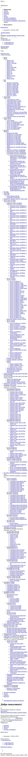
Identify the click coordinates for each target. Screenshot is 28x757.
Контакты (6, 13)
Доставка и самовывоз (10, 18)
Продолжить (4, 711)
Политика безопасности (10, 19)
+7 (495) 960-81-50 (8, 42)
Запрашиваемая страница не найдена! (14, 700)
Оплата (6, 16)
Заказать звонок (5, 46)
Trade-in (6, 11)
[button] (4, 27)
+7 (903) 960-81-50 (8, 44)
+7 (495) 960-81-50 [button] (5, 740)
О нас (5, 15)
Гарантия (6, 12)
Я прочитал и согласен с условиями (12, 720)
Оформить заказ (5, 53)
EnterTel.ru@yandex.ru (6, 747)
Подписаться (19, 718)
